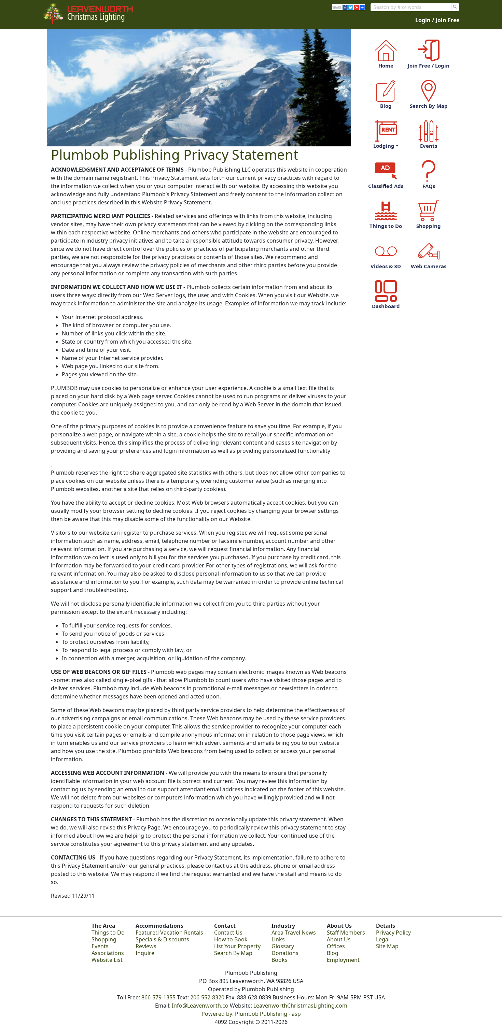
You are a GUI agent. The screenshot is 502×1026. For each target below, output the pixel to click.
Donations (284, 953)
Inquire (145, 953)
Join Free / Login (428, 65)
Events (428, 145)
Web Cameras (428, 266)
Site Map (387, 946)
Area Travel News (293, 932)
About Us (339, 939)
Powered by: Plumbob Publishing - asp (251, 1013)
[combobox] (411, 7)
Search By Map (429, 105)
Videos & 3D (386, 266)
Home (385, 65)
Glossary (282, 946)
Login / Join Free (437, 20)
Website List (107, 960)
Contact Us (228, 932)
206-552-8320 (207, 997)
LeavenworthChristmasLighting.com (300, 1005)
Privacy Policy (393, 932)
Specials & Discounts (162, 939)
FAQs (428, 186)
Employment (343, 960)
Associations (108, 953)
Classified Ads (385, 186)
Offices (336, 946)
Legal (383, 939)
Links (278, 939)
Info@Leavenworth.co (200, 1005)
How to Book (231, 939)
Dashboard (386, 306)
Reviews (146, 946)
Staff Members (346, 932)
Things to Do (385, 225)
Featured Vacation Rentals (169, 932)
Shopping (428, 225)
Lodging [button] (383, 145)
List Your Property (237, 946)
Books (279, 960)
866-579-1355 (158, 997)
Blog (386, 105)
